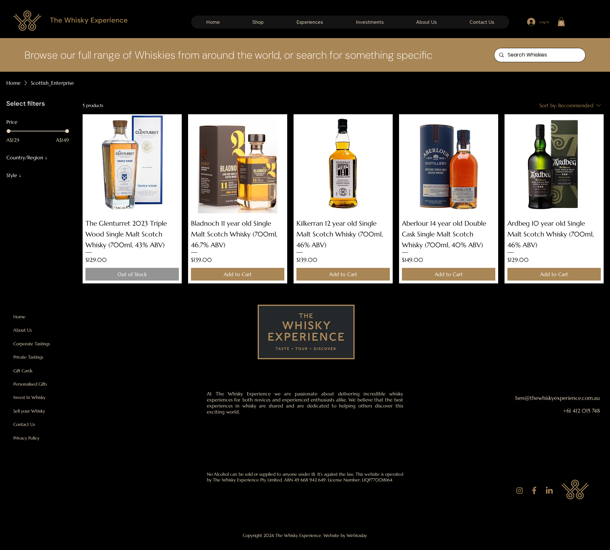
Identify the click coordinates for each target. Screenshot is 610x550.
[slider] (8, 131)
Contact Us (24, 424)
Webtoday (357, 535)
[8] (549, 490)
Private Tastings (28, 357)
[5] (534, 490)
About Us (22, 330)
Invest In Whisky (29, 397)
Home (19, 317)
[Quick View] (132, 163)
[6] (519, 490)
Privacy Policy (26, 438)
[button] (258, 22)
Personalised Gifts (30, 384)
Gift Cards (22, 371)
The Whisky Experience (89, 20)
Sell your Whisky (29, 411)
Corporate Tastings (31, 344)
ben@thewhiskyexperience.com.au (557, 397)
